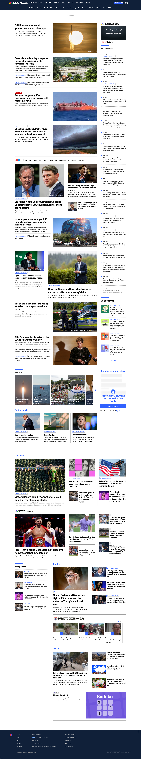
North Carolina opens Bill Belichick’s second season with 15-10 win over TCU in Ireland (117, 520)
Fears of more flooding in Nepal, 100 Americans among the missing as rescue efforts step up (114, 125)
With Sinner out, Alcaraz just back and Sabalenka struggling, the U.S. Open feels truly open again (117, 550)
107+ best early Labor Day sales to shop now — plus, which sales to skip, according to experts (117, 350)
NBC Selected (69, 746)
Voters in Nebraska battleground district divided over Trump (64, 639)
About (18, 734)
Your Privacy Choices (42, 737)
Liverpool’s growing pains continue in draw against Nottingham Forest (87, 553)
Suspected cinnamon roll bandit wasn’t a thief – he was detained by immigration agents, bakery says (33, 350)
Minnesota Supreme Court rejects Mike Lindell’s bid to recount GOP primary (82, 187)
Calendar (81, 160)
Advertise (68, 743)
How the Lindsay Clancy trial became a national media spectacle (81, 484)
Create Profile (113, 406)
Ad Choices (20, 746)
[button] (63, 3)
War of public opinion (24, 435)
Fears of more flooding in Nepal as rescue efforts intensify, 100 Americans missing (31, 61)
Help (18, 740)
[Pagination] (118, 621)
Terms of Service (37, 743)
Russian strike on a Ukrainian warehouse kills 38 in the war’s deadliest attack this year (113, 183)
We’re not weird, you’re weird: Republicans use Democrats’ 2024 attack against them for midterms (38, 204)
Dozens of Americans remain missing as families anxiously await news (32, 83)
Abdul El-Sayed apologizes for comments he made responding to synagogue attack (87, 205)
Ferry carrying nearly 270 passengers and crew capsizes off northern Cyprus (31, 98)
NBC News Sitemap (70, 734)
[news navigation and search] (131, 3)
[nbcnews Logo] (11, 735)
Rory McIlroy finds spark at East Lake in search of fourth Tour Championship (82, 539)
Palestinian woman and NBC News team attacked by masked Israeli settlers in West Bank (114, 246)
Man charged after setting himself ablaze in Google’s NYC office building (113, 281)
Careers (19, 743)
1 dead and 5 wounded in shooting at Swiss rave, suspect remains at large (31, 306)
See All (113, 360)
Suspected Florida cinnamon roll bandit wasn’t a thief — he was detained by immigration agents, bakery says (114, 268)
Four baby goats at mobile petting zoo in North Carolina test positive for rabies (114, 194)
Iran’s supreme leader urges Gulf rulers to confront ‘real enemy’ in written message (31, 222)
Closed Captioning (70, 737)
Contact (19, 737)
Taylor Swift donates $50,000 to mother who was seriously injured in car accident (114, 206)
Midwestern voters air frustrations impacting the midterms (114, 640)
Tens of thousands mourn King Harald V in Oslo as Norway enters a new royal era (115, 682)
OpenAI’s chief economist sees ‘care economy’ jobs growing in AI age (29, 277)
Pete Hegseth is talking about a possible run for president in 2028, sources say (116, 573)
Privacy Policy (36, 734)
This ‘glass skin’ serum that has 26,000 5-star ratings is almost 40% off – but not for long (117, 311)
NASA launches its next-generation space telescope (30, 26)
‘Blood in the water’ (81, 434)
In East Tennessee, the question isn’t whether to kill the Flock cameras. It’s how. (112, 483)
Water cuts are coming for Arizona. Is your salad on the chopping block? (112, 113)
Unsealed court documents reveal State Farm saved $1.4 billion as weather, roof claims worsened (31, 131)
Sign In (118, 411)
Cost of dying (49, 435)
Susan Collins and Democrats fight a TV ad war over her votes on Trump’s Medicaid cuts (69, 599)
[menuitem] (36, 3)
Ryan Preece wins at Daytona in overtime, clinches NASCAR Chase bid (116, 535)
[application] (75, 69)
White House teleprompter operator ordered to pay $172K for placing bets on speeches (115, 585)
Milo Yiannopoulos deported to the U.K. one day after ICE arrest (32, 338)
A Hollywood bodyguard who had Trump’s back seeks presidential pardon (115, 600)
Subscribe (68, 740)
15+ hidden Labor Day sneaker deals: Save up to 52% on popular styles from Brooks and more (117, 325)
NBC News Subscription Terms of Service (44, 746)
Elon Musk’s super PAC (33, 160)
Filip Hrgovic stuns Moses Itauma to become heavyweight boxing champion (114, 136)
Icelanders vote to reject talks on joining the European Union (115, 668)
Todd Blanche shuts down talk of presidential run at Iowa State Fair (90, 639)
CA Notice (35, 740)
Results (73, 160)
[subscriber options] (126, 3)
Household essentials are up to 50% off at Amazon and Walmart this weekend (117, 337)
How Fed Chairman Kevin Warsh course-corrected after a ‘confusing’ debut (70, 290)
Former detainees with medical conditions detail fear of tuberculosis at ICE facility (32, 358)
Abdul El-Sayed (47, 160)
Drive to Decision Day (62, 160)
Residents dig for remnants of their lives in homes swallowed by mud (32, 76)
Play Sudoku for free (62, 695)
